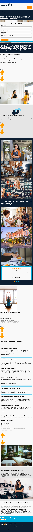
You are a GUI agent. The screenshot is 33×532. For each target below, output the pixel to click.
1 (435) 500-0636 (10, 528)
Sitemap (15, 529)
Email (3, 32)
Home (1, 11)
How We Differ (16, 524)
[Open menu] (31, 9)
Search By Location (17, 528)
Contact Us (3, 519)
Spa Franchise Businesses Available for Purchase (13, 12)
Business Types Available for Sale (8, 11)
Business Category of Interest (7, 35)
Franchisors (16, 526)
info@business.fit (10, 529)
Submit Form (5, 39)
